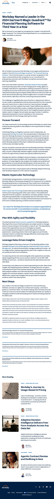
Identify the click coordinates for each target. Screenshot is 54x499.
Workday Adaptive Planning (34, 85)
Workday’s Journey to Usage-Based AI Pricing (33, 389)
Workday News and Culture (32, 383)
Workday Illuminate (16, 134)
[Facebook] (43, 487)
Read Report (5, 337)
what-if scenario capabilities (25, 222)
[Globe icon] (50, 2)
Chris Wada (10, 38)
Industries (34, 2)
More (43, 2)
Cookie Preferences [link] (41, 492)
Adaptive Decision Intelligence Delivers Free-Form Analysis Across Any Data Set (35, 424)
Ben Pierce (28, 445)
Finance (4, 12)
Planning (9, 12)
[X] (36, 487)
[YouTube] (46, 487)
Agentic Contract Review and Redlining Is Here (34, 458)
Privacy (13, 492)
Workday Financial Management (19, 246)
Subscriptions (19, 492)
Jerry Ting (28, 474)
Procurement (24, 452)
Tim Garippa (29, 409)
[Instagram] (50, 487)
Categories (25, 2)
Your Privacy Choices (31, 492)
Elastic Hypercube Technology (12, 191)
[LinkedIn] (39, 487)
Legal (9, 492)
